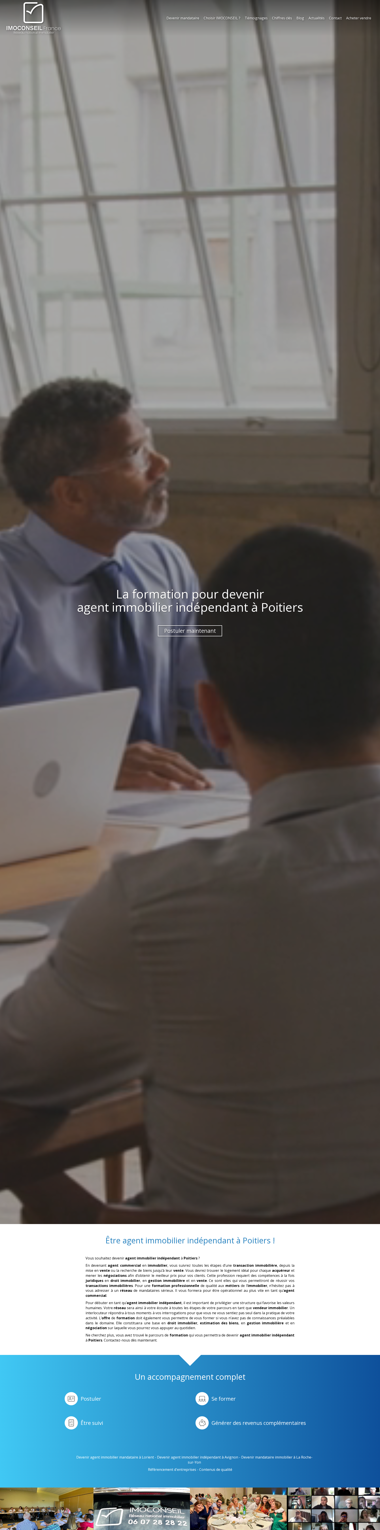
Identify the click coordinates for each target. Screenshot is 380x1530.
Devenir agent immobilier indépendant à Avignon (197, 1457)
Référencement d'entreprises (172, 1469)
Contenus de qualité (215, 1469)
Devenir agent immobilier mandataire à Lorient (115, 1457)
